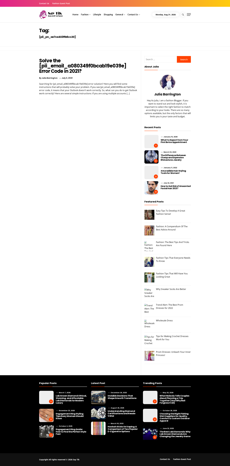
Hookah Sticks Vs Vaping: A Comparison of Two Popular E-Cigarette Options (123, 429)
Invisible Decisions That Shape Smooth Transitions (122, 397)
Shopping (108, 14)
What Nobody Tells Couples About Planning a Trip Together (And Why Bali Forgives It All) (174, 399)
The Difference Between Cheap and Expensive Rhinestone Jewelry (173, 157)
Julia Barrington (50, 78)
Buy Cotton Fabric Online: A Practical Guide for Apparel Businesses (43, 458)
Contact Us (44, 3)
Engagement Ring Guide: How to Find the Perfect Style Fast (71, 432)
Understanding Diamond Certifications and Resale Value (121, 413)
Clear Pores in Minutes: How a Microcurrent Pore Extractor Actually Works (194, 460)
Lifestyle (97, 14)
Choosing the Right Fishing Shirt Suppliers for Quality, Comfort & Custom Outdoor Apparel (175, 417)
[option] (40, 460)
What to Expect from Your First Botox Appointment (174, 141)
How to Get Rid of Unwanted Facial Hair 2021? (176, 187)
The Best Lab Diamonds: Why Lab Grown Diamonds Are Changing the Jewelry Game (175, 434)
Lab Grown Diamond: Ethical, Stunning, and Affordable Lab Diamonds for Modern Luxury (71, 399)
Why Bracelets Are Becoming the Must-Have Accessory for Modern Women (95, 458)
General (119, 14)
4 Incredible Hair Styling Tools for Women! (173, 172)
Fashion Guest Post (61, 3)
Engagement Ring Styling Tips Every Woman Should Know (69, 416)
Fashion (85, 14)
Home (75, 14)
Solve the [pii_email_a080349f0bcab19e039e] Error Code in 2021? (82, 66)
